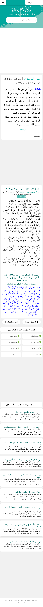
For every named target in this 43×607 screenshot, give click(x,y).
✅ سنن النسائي (36, 348)
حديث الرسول (14, 600)
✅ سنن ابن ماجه (14, 348)
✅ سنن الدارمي (14, 354)
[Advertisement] (21, 50)
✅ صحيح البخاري (35, 336)
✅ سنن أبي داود (36, 342)
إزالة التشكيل (21, 196)
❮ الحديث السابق (31, 322)
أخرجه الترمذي (21, 129)
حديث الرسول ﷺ (34, 3)
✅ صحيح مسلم (14, 336)
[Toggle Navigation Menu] (3, 2)
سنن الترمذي (32, 78)
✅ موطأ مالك (36, 354)
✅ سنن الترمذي (14, 342)
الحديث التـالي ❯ (11, 322)
